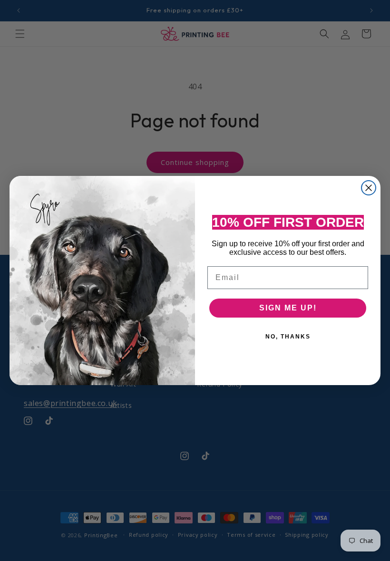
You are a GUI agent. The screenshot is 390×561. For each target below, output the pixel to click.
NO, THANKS (288, 336)
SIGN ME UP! (288, 308)
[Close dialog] (368, 188)
